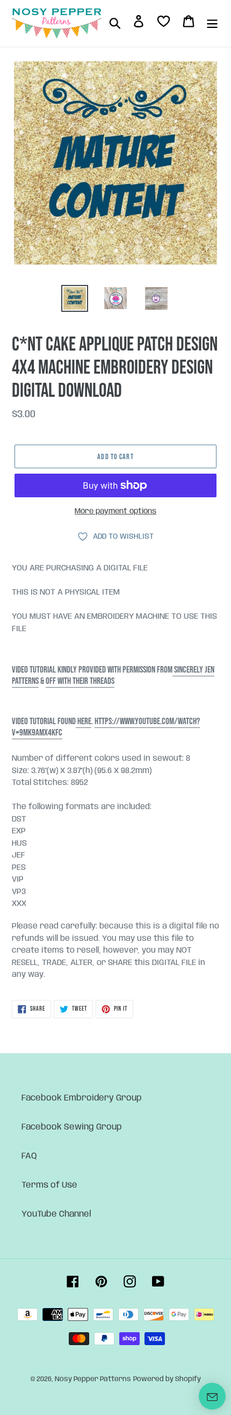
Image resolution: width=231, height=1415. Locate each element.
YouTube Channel (56, 1214)
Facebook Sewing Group (71, 1127)
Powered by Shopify (167, 1379)
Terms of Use (49, 1185)
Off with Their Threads (80, 681)
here (83, 721)
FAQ (29, 1156)
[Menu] (212, 23)
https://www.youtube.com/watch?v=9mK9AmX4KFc (106, 727)
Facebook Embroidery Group (81, 1098)
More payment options (115, 511)
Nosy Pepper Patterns (93, 1379)
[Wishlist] (163, 23)
